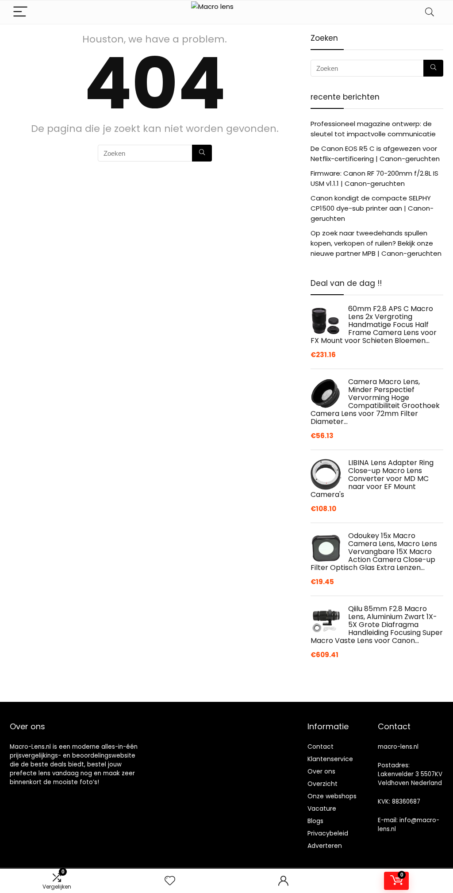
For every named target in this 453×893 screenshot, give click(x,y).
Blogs (315, 820)
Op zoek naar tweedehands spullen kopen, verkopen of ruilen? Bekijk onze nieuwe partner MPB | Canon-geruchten (376, 243)
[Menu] (20, 12)
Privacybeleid (327, 833)
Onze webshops (332, 796)
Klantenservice (330, 758)
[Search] (429, 12)
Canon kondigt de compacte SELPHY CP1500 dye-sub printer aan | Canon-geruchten (372, 208)
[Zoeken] (202, 153)
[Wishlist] (170, 880)
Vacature (321, 808)
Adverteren (324, 845)
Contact (320, 746)
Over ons (321, 771)
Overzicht (322, 783)
